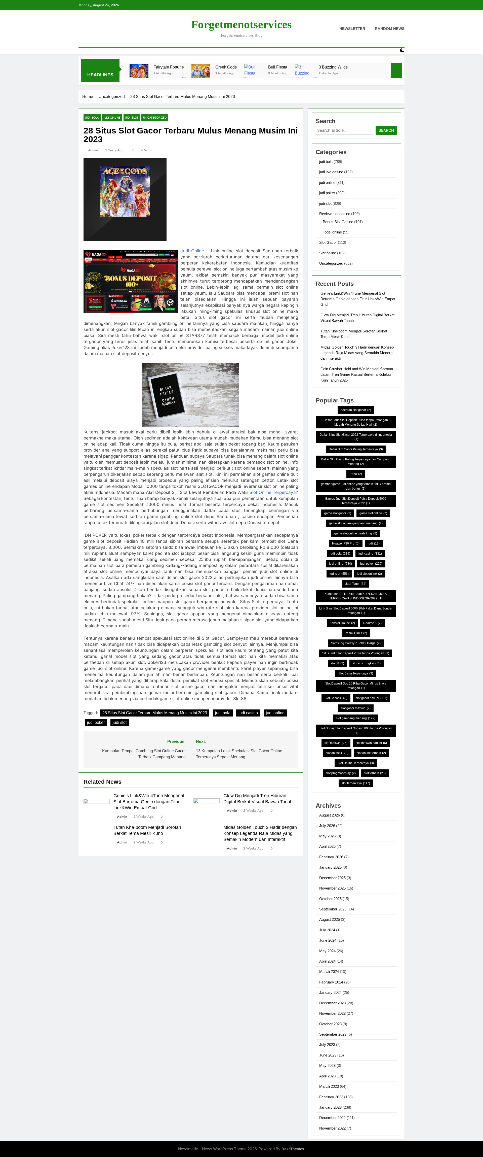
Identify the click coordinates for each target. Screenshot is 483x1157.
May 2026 (327, 836)
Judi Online (192, 250)
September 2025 (332, 909)
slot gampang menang (355, 718)
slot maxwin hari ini (371, 743)
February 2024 (331, 982)
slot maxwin (336, 743)
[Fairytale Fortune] (139, 73)
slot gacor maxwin (356, 708)
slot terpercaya (356, 783)
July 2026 (327, 826)
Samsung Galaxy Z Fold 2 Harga (356, 643)
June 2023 (327, 1055)
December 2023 (332, 1003)
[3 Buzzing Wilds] (304, 73)
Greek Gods (226, 67)
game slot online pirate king (355, 533)
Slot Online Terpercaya (273, 492)
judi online (112, 117)
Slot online (327, 253)
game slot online (373, 513)
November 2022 (332, 1128)
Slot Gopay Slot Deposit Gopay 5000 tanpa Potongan (355, 731)
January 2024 (330, 992)
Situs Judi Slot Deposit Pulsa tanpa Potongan (355, 653)
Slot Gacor (328, 242)
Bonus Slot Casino (338, 222)
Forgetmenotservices (241, 24)
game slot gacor (337, 513)
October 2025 (330, 899)
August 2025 (329, 919)
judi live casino (331, 172)
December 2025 (332, 878)
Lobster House (342, 623)
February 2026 (331, 857)
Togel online (332, 232)
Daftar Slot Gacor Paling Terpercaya (356, 449)
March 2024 (329, 971)
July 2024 (327, 930)
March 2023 (329, 1086)
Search (386, 130)
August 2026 (329, 815)
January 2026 (330, 867)
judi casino (248, 713)
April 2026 (327, 846)
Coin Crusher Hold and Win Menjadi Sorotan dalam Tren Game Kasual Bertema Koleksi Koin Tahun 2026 (356, 374)
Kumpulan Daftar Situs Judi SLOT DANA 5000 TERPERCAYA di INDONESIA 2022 (356, 596)
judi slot (131, 117)
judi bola (92, 117)
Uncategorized (155, 117)
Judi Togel (355, 584)
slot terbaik (375, 773)
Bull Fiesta (277, 67)
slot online (337, 753)
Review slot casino (334, 214)
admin (93, 150)
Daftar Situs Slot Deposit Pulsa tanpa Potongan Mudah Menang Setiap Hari (356, 422)
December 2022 (332, 1117)
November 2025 (332, 888)
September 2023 (332, 1034)
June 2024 (327, 940)
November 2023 (332, 1013)
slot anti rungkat (366, 663)
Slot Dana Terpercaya (355, 673)
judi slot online (369, 573)
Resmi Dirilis (356, 633)
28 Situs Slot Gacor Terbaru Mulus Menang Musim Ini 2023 (154, 713)
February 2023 (331, 1097)
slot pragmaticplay (341, 773)
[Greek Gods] (200, 73)
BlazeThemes (292, 1149)
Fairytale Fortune (168, 67)
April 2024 (327, 961)
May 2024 (327, 951)
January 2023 (330, 1107)
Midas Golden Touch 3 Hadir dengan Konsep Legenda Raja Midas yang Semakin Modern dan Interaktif (260, 833)
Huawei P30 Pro (345, 543)
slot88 (337, 663)
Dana (355, 474)
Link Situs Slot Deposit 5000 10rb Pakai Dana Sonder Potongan (355, 611)
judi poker (96, 722)
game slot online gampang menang (356, 523)
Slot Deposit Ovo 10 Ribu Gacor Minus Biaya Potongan (355, 686)
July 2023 (327, 1044)
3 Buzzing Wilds (333, 67)
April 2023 (327, 1076)
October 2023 (330, 1024)
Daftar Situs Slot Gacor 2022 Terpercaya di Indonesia (355, 437)
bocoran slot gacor (356, 410)
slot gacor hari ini (371, 698)
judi (374, 543)
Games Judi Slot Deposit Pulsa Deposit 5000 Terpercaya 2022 (355, 501)
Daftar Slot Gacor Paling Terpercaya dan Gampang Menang (355, 462)
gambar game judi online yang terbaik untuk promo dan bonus (356, 486)
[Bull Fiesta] (253, 73)
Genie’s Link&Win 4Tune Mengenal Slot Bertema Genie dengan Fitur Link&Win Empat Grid (148, 801)
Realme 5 (372, 623)
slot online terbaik (371, 753)
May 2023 (327, 1065)
